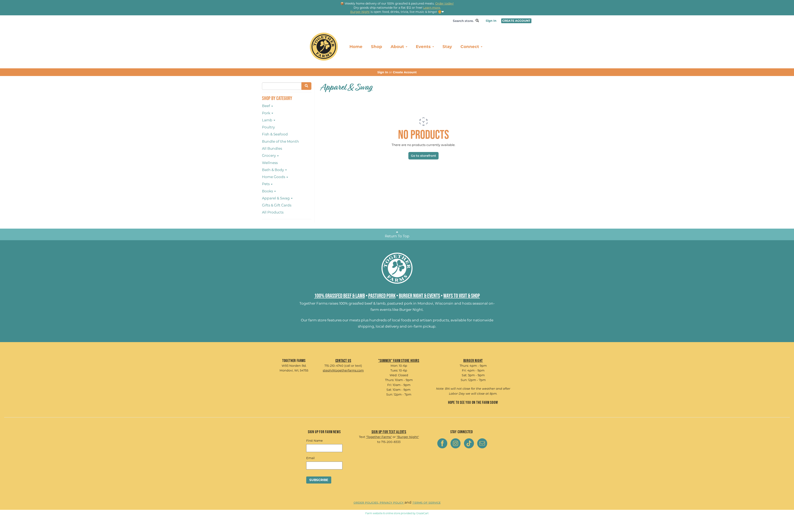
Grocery (269, 155)
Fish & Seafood (275, 134)
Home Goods (274, 177)
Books (268, 191)
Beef (266, 106)
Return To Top (397, 236)
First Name (314, 441)
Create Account (516, 21)
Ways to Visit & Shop (461, 295)
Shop (376, 46)
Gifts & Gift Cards (276, 205)
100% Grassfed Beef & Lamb (339, 295)
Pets (266, 184)
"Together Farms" (379, 437)
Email (310, 458)
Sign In (491, 21)
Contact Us (343, 360)
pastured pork (399, 303)
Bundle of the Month (280, 141)
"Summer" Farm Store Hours (398, 360)
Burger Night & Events (419, 295)
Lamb (267, 120)
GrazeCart (422, 513)
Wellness (270, 163)
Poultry (268, 127)
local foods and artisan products (420, 320)
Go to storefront (423, 156)
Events (424, 46)
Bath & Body (273, 170)
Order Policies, (367, 502)
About (398, 46)
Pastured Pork (382, 295)
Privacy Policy (392, 502)
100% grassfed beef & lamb (362, 303)
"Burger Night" (408, 437)
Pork (266, 113)
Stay (447, 46)
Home (355, 46)
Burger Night (411, 310)
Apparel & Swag (276, 198)
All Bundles (272, 148)
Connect (470, 46)
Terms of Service (426, 502)
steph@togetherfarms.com (343, 370)
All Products (272, 212)
